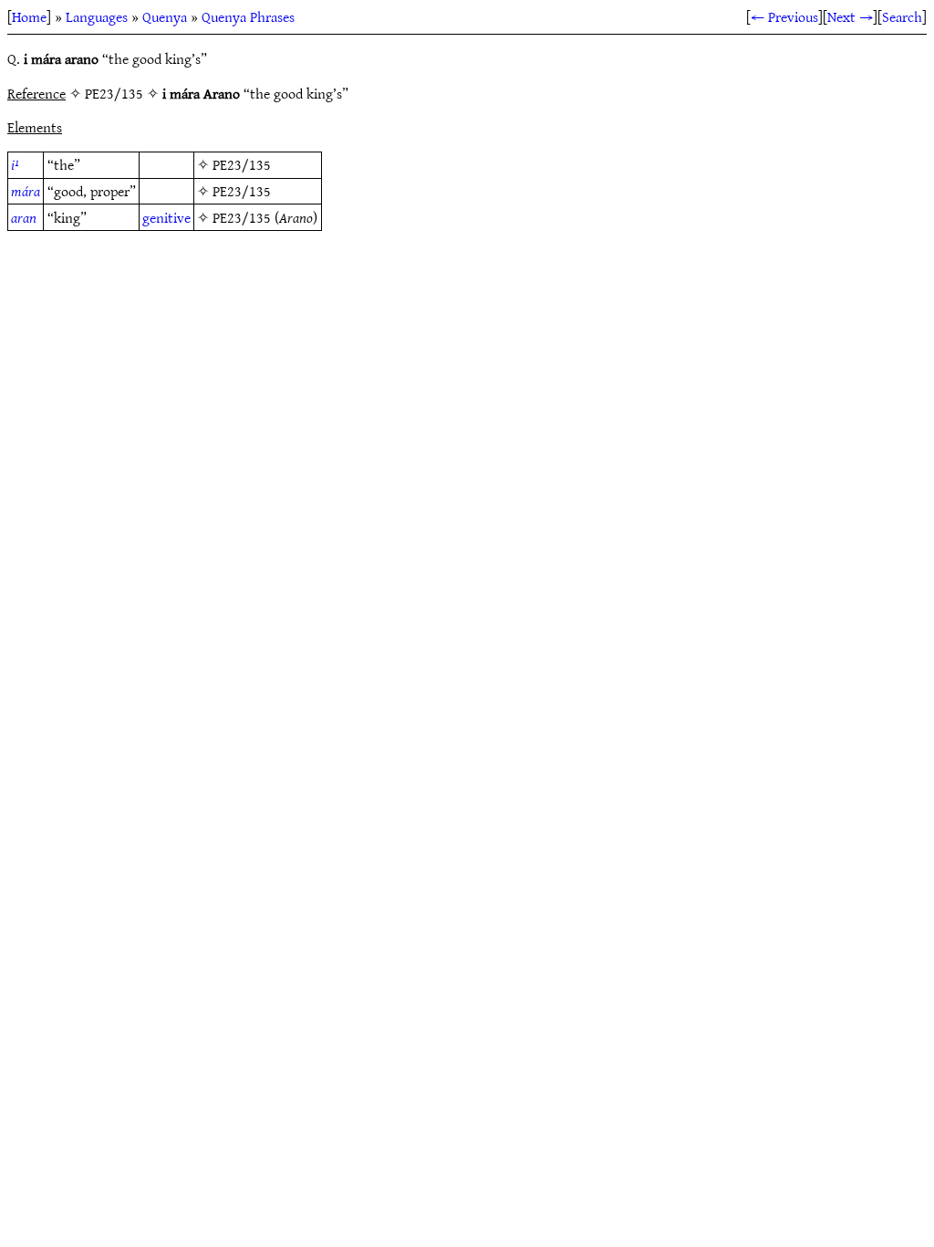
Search (902, 16)
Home (29, 16)
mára (25, 191)
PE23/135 (242, 164)
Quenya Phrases (248, 16)
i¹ (15, 164)
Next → (850, 16)
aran (23, 217)
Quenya (164, 16)
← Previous (784, 16)
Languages (97, 16)
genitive (166, 217)
